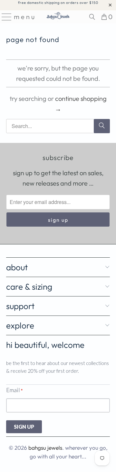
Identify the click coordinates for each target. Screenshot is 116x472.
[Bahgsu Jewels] (58, 16)
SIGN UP (24, 427)
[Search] (92, 16)
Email (14, 389)
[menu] (4, 16)
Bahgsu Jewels (45, 447)
